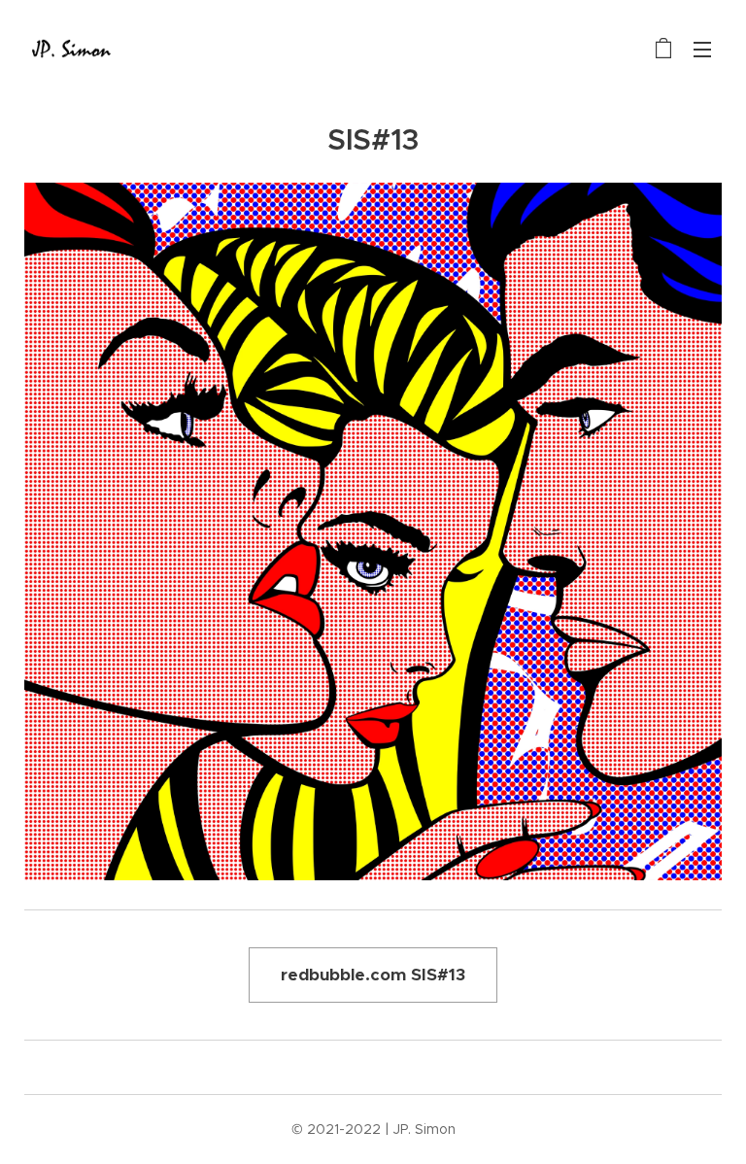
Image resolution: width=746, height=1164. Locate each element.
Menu (702, 48)
